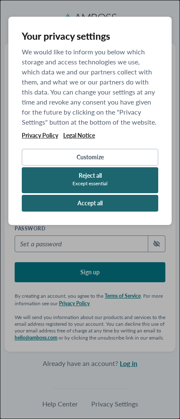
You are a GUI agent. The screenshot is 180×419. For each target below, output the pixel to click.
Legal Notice (79, 135)
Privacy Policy (40, 135)
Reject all (90, 179)
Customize (90, 157)
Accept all (90, 203)
